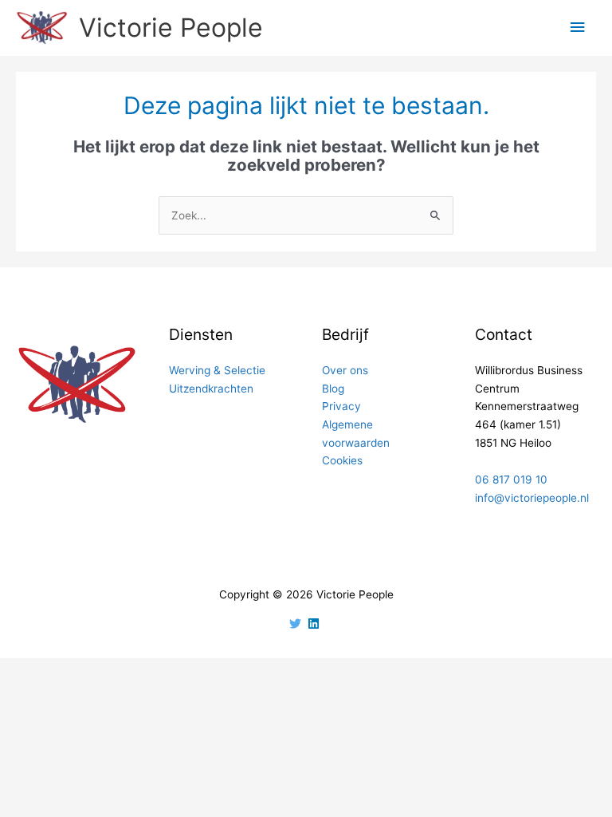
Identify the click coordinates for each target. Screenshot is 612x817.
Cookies (342, 460)
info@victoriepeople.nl (532, 497)
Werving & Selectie (217, 370)
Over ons (345, 370)
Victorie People (171, 27)
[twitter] (297, 624)
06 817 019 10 (511, 479)
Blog (333, 388)
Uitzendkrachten (211, 388)
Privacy (341, 406)
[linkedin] (316, 624)
